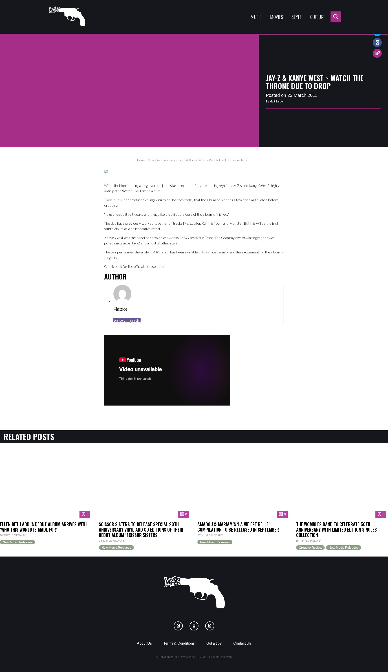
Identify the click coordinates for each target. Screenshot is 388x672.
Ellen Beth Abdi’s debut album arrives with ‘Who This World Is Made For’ (43, 527)
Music (256, 16)
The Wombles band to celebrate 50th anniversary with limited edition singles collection (336, 529)
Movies (276, 16)
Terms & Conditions (179, 643)
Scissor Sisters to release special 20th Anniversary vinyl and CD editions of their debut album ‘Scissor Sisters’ (141, 529)
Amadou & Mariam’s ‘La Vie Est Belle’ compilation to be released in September (238, 527)
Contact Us (242, 643)
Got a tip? (214, 643)
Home (141, 160)
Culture (317, 16)
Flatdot (120, 309)
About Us (144, 643)
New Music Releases (161, 160)
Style (297, 16)
